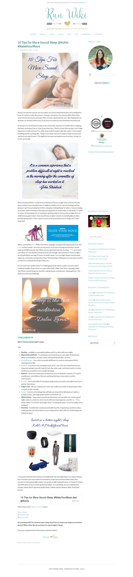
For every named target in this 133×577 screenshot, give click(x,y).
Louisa (90, 293)
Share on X (75, 501)
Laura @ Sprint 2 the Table (97, 324)
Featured (27, 542)
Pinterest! (82, 2)
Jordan (90, 300)
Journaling (23, 512)
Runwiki (66, 18)
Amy (89, 310)
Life (32, 542)
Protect (24, 381)
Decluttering (23, 515)
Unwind (24, 365)
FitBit (20, 247)
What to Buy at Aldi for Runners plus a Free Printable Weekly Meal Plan (101, 302)
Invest (23, 392)
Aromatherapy (26, 360)
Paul (89, 317)
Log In (82, 569)
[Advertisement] (101, 376)
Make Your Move (37, 507)
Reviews (37, 542)
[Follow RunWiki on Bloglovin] (102, 84)
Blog (21, 542)
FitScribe (75, 569)
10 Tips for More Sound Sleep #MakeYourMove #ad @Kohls (48, 499)
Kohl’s (33, 245)
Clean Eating (23, 517)
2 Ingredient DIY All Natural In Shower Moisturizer (101, 326)
